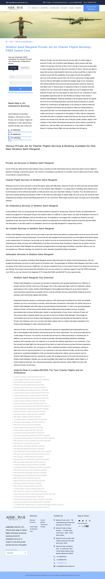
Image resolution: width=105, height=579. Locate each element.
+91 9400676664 (76, 2)
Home (29, 7)
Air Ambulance (54, 7)
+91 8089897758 (90, 2)
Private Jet (35, 7)
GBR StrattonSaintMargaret (23, 42)
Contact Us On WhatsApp (91, 8)
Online (71, 7)
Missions (78, 7)
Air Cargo (64, 7)
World (11, 42)
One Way (13, 67)
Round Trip (24, 67)
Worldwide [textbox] (10, 553)
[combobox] (16, 553)
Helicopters (44, 7)
